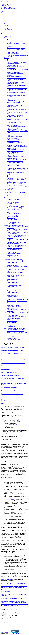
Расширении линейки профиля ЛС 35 (17, 168)
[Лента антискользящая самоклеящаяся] (12, 394)
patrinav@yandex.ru (6, 7)
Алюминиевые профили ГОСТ (15, 216)
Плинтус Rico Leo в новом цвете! (16, 78)
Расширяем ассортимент (13, 103)
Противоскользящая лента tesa (15, 329)
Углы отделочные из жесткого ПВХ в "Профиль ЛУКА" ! (17, 187)
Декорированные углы (13, 222)
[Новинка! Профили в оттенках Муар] (11, 598)
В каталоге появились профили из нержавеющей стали (16, 83)
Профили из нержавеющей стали (16, 48)
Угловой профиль (9, 499)
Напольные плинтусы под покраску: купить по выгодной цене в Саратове (17, 120)
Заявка (2, 10)
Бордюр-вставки (11, 303)
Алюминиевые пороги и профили (13, 419)
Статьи (6, 28)
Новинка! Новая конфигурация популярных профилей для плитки (16, 163)
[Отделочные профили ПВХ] (9, 387)
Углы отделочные (12, 321)
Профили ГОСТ (11, 252)
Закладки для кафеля (12, 319)
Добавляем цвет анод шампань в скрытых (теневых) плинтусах (16, 127)
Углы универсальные (13, 323)
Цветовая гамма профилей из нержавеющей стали (15, 51)
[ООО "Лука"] (5, 1)
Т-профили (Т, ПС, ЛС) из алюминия (17, 230)
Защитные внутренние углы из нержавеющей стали (15, 275)
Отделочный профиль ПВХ (14, 184)
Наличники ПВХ (12, 326)
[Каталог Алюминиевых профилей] (11, 353)
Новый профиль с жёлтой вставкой (17, 88)
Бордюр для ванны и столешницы (16, 316)
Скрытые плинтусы (12, 255)
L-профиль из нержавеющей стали (16, 283)
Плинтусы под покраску (10, 424)
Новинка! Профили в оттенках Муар (17, 169)
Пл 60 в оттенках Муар (13, 152)
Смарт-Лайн (15, 633)
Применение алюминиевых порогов (17, 62)
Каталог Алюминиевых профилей (16, 43)
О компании (7, 24)
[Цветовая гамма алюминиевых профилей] (13, 360)
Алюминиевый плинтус (13, 209)
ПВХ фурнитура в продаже (14, 122)
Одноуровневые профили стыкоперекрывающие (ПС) (14, 202)
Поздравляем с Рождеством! (15, 136)
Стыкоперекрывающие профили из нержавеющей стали (17, 261)
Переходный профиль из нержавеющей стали (14, 286)
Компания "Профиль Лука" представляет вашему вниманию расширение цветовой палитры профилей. (14, 587)
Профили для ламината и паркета (16, 235)
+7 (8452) (6, 4)
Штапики (9, 325)
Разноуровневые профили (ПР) (15, 205)
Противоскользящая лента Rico (15, 331)
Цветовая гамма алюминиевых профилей (15, 258)
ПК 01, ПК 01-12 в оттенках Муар (16, 153)
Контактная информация (10, 29)
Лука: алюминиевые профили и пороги (15, 198)
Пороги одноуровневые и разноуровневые (14, 307)
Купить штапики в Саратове (15, 185)
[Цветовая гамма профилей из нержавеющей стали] (14, 380)
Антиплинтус (11, 218)
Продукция (7, 25)
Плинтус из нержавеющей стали (16, 293)
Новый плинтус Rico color (14, 76)
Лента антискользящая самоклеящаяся (17, 55)
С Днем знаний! (11, 155)
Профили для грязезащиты (14, 246)
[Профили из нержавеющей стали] (10, 366)
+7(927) (5, 5)
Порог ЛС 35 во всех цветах (15, 115)
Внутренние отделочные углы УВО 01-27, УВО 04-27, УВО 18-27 (17, 160)
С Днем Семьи (11, 171)
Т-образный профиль (13, 295)
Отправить (3, 614)
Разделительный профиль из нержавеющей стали (15, 291)
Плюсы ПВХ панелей (13, 108)
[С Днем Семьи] (5, 591)
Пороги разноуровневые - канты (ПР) (17, 229)
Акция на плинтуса (12, 65)
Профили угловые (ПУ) (13, 199)
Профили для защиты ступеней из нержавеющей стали (16, 270)
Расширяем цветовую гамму (15, 105)
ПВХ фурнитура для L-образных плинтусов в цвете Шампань (16, 150)
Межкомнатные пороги (13, 63)
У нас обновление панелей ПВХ (16, 72)
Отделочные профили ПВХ (14, 53)
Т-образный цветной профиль (15, 106)
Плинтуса (9, 56)
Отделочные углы (12, 138)
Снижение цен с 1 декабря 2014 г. (16, 178)
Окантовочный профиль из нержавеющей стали (14, 281)
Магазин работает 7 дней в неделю (16, 182)
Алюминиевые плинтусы (14, 253)
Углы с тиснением (12, 322)
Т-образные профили (13, 305)
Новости (6, 26)
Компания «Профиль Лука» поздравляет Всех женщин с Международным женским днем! (16, 144)
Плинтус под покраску (13, 339)
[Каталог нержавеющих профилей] (10, 372)
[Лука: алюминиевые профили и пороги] (12, 347)
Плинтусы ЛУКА (12, 219)
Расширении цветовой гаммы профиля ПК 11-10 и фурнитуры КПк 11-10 (17, 131)
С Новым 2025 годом (13, 139)
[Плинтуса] (4, 400)
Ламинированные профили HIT (16, 213)
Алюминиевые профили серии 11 (16, 215)
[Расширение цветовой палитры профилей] (13, 583)
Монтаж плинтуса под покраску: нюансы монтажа (16, 93)
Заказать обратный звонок (8, 8)
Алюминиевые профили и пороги (16, 60)
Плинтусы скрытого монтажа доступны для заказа (15, 124)
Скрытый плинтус (12, 200)
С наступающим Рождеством (15, 166)
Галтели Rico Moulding (13, 318)
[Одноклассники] (4, 17)
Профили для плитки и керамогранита (17, 299)
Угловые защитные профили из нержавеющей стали (15, 278)
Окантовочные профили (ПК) (15, 206)
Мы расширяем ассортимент (15, 118)
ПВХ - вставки (11, 223)
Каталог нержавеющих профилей (16, 49)
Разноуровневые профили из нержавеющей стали (15, 264)
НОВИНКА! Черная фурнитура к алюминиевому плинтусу (16, 101)
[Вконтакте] (4, 15)
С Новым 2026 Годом (13, 165)
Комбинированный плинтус (15, 116)
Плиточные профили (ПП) (14, 208)
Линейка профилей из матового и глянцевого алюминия (16, 243)
